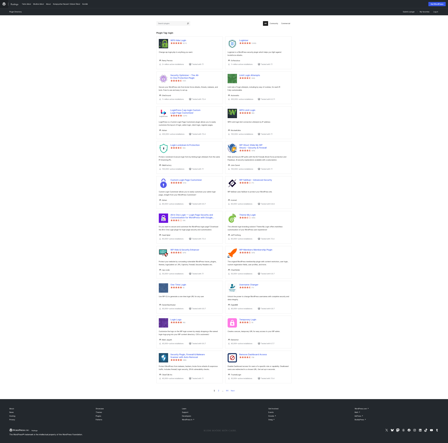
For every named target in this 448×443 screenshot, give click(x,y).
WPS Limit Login (247, 110)
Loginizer (243, 40)
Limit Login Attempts (249, 75)
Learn (184, 409)
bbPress (359, 416)
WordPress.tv (188, 420)
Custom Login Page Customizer (186, 180)
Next (233, 391)
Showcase (100, 409)
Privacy (12, 420)
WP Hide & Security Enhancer (184, 250)
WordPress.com (362, 409)
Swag (271, 420)
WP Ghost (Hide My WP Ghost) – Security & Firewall (253, 146)
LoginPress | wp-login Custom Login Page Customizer (185, 111)
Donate (272, 416)
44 (227, 390)
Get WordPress (437, 4)
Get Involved (273, 409)
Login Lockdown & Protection (185, 145)
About (11, 409)
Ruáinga (34, 430)
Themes (99, 412)
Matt (357, 412)
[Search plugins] (188, 23)
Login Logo (175, 319)
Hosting (12, 416)
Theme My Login (247, 215)
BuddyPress (360, 420)
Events (271, 412)
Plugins (98, 416)
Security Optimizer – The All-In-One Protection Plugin (184, 76)
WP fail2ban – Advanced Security (255, 180)
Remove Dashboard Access (253, 354)
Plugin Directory (15, 12)
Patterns (99, 420)
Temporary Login (247, 319)
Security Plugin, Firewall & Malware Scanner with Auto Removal (187, 355)
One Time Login (178, 284)
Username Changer (248, 284)
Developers (186, 416)
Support (185, 412)
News (11, 412)
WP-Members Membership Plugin (255, 250)
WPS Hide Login (178, 40)
